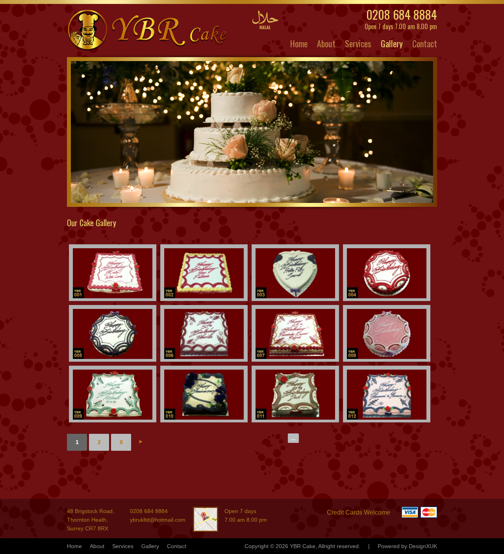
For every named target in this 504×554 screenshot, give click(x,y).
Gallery (392, 43)
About (326, 43)
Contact (424, 43)
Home (299, 43)
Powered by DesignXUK (407, 546)
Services (358, 43)
